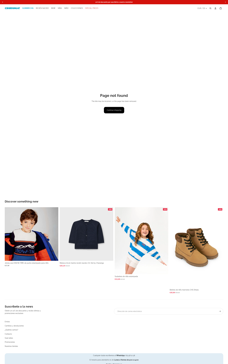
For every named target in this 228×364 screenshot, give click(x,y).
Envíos (7, 322)
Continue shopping (114, 110)
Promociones (10, 342)
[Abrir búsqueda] (210, 8)
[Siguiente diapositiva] (54, 234)
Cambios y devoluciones (14, 326)
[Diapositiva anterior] (8, 234)
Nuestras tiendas (11, 346)
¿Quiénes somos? (11, 330)
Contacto (8, 334)
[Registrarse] (220, 311)
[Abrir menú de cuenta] (215, 8)
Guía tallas (9, 338)
